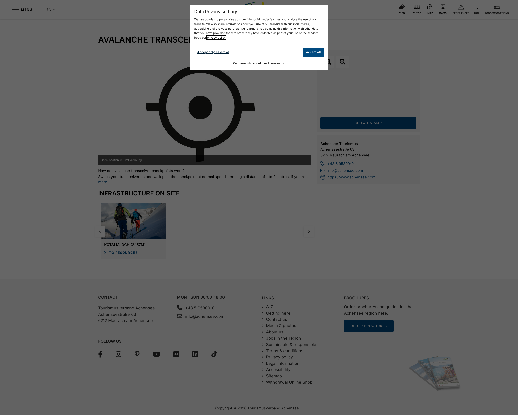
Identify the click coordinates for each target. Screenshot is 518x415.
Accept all (313, 52)
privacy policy (216, 37)
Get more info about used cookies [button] (256, 63)
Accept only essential (213, 52)
